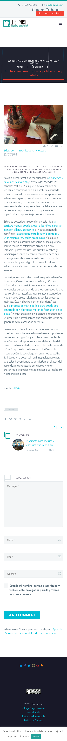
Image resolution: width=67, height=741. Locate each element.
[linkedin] (21, 665)
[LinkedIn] (37, 9)
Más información (50, 736)
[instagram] (33, 665)
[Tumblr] (20, 419)
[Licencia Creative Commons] (33, 691)
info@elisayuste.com (55, 4)
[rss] (42, 665)
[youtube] (37, 665)
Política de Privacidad (33, 716)
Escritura (11, 409)
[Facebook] (32, 9)
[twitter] (29, 665)
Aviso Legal (33, 712)
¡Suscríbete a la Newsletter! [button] (49, 13)
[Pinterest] (15, 419)
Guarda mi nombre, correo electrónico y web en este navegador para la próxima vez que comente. (34, 590)
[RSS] (52, 9)
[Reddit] (30, 419)
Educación (9, 150)
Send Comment (22, 615)
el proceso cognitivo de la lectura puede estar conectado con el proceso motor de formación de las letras (33, 309)
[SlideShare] (62, 9)
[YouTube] (57, 9)
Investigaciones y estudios (33, 150)
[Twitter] (42, 9)
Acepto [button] (36, 736)
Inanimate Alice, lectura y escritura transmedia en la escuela (40, 445)
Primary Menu (61, 23)
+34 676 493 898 (29, 4)
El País (16, 388)
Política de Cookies (33, 720)
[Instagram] (47, 9)
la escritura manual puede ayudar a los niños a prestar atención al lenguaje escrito (33, 225)
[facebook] (25, 665)
